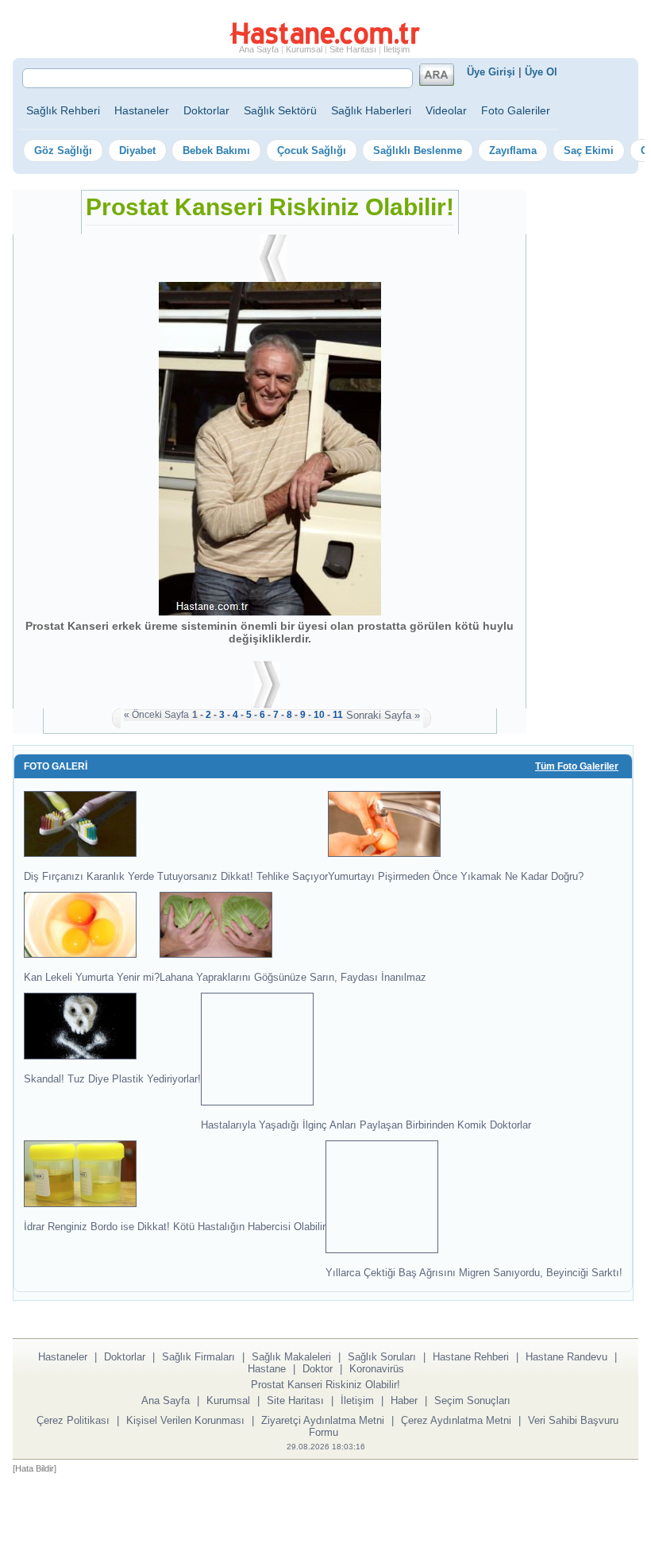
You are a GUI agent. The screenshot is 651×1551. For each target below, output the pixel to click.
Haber (404, 1400)
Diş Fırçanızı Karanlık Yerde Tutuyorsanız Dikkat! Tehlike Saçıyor (176, 876)
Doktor (317, 1369)
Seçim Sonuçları (472, 1400)
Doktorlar (206, 110)
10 (319, 714)
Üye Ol (541, 72)
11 (338, 714)
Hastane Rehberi (471, 1357)
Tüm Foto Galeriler (576, 766)
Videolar (446, 110)
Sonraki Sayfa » (383, 715)
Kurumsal (304, 49)
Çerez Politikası (73, 1420)
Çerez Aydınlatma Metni (456, 1420)
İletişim (396, 49)
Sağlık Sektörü (280, 110)
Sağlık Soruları (382, 1357)
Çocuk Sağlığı (311, 150)
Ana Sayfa (259, 49)
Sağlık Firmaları (198, 1357)
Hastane (267, 1369)
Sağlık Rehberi (63, 110)
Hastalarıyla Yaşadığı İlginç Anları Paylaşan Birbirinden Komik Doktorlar (366, 1125)
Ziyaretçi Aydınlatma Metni (322, 1420)
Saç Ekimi (589, 150)
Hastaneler (141, 110)
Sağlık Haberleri (371, 110)
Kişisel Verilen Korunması (185, 1420)
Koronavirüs (376, 1369)
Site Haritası (352, 49)
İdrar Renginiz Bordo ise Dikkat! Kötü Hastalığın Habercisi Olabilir (175, 1226)
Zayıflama (513, 150)
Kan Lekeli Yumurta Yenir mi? (92, 977)
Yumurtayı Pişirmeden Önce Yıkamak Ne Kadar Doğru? (456, 876)
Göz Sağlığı (63, 150)
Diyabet (137, 150)
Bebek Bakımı (216, 150)
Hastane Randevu (566, 1357)
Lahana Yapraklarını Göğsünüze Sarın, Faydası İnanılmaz (293, 977)
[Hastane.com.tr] (325, 41)
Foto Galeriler (515, 110)
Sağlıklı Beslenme (417, 150)
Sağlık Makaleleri (291, 1357)
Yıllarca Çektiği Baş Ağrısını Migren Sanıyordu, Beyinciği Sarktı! (474, 1273)
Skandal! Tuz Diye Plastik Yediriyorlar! (112, 1078)
